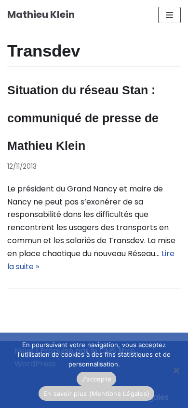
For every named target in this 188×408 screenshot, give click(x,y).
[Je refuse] (176, 370)
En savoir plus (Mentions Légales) (96, 393)
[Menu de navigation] (169, 15)
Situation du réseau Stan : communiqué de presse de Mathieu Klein (83, 117)
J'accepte (96, 379)
